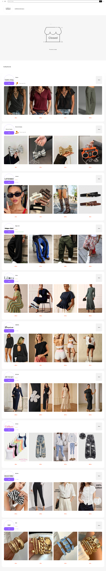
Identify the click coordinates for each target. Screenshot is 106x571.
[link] (8, 9)
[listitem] (53, 98)
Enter (99, 79)
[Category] (5, 1)
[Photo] (9, 80)
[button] (3, 1)
